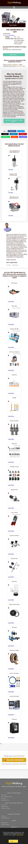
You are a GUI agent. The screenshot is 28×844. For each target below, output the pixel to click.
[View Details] (14, 27)
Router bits (14, 374)
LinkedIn (13, 134)
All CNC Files (4, 805)
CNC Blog (3, 816)
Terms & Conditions (5, 824)
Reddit (14, 137)
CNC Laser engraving (14, 352)
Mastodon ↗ (23, 137)
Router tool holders (14, 420)
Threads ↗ (5, 134)
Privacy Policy (4, 822)
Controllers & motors (14, 466)
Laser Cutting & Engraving (6, 796)
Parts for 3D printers (14, 673)
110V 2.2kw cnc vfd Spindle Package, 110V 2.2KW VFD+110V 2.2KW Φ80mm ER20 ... (14, 197)
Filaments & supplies (14, 650)
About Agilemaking (5, 817)
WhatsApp (5, 137)
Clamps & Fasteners (14, 535)
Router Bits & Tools (5, 800)
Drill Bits (14, 397)
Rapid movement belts (14, 604)
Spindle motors (14, 489)
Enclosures (14, 719)
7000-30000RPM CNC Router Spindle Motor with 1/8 (14, 151)
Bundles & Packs (4, 806)
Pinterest (22, 134)
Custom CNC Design (5, 808)
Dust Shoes (14, 581)
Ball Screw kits (14, 558)
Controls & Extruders (14, 696)
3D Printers (14, 627)
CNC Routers (14, 283)
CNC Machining (11, 35)
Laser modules (14, 512)
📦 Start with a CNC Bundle (14, 760)
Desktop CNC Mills (14, 329)
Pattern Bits (14, 443)
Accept (11, 841)
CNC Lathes (14, 306)
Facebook (11, 131)
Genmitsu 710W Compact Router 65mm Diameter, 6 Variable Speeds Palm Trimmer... (14, 174)
